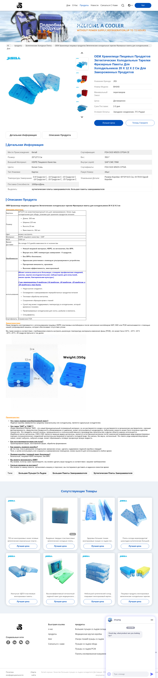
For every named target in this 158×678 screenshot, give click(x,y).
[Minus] (151, 619)
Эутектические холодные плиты (38, 46)
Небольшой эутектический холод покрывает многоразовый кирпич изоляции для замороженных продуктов (97, 595)
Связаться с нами (109, 5)
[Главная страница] (19, 630)
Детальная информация (23, 135)
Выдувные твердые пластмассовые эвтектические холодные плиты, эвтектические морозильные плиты (60, 539)
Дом (68, 5)
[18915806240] (27, 642)
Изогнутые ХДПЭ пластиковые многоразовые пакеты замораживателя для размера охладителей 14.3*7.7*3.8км (23, 595)
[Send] (152, 674)
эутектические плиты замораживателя (112, 473)
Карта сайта (33, 673)
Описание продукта (60, 135)
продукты (84, 5)
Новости (95, 5)
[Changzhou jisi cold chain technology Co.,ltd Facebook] (8, 642)
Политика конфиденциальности (14, 673)
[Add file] (109, 674)
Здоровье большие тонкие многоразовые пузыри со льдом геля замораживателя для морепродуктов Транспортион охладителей (98, 539)
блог (50, 639)
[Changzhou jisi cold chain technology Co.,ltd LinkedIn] (14, 642)
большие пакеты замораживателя (70, 473)
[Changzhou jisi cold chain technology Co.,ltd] (19, 5)
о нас (75, 5)
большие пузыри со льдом (32, 473)
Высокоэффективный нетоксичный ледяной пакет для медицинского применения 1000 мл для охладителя (60, 595)
